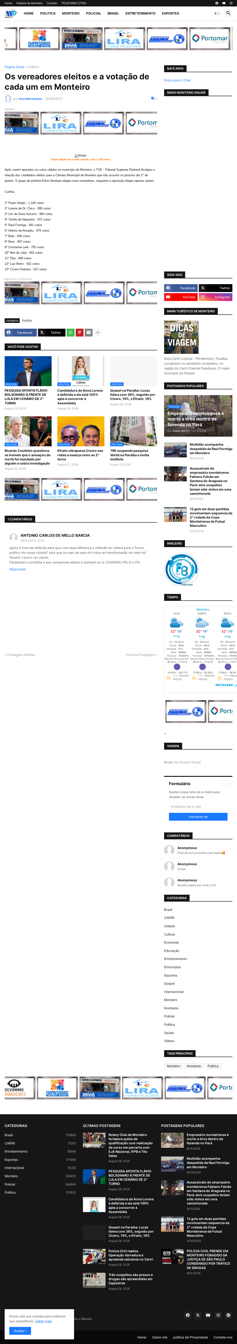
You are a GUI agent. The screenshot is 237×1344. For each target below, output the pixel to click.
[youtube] (224, 3)
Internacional (174, 992)
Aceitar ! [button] (20, 1331)
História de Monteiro (29, 3)
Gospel (169, 983)
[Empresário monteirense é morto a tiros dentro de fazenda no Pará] (172, 1140)
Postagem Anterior (21, 655)
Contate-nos (223, 1337)
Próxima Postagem (140, 655)
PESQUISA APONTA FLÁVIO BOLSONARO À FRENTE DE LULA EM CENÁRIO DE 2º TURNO (26, 396)
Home (8, 3)
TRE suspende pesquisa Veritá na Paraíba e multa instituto (129, 455)
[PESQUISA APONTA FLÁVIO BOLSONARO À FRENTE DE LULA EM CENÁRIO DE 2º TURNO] (94, 1176)
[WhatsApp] (71, 333)
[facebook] (216, 3)
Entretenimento (140, 13)
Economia (171, 942)
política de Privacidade (190, 1337)
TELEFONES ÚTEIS (73, 3)
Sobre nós (159, 1337)
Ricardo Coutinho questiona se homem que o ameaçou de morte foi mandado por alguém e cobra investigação (27, 457)
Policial (93, 13)
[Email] (89, 333)
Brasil (113, 13)
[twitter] (198, 1315)
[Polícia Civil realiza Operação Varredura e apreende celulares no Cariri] (94, 1256)
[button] (217, 13)
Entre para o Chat (177, 80)
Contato (52, 3)
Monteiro (71, 13)
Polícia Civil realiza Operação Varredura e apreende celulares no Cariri (131, 1255)
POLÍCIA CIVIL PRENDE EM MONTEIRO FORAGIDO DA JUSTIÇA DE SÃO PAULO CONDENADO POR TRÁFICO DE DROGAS (208, 1259)
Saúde (169, 1033)
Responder (17, 569)
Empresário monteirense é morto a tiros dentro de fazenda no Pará (208, 1139)
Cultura (169, 934)
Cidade (169, 926)
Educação (171, 951)
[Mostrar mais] (98, 333)
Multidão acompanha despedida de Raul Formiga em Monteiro (211, 448)
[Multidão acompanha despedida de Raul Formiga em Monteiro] (175, 449)
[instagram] (231, 3)
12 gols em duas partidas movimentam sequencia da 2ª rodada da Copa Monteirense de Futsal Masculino (211, 517)
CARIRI (169, 918)
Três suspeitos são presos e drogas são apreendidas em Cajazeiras (131, 1279)
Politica (48, 13)
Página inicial (14, 67)
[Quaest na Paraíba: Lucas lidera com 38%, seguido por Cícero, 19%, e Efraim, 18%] (94, 1232)
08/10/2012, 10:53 (32, 540)
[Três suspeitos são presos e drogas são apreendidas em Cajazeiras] (94, 1280)
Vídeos (169, 1041)
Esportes (170, 13)
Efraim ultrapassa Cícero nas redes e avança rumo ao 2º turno (80, 455)
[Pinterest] (80, 333)
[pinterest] (228, 1315)
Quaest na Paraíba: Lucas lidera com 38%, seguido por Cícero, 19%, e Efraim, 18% (132, 394)
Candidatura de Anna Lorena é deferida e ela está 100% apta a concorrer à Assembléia (80, 396)
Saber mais (43, 1321)
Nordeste (171, 1008)
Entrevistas (172, 967)
